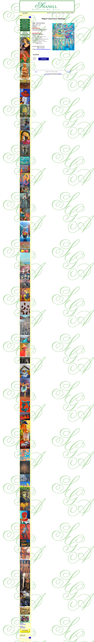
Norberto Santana (23, 624)
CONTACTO (68, 12)
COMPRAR (59, 12)
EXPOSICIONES (53, 12)
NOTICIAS (48, 12)
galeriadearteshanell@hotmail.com (43, 49)
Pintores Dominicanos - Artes (24, 559)
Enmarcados (72, 12)
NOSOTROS (63, 12)
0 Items (24, 13)
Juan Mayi (21, 623)
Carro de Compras (22, 626)
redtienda (59, 73)
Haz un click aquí (46, 74)
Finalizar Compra (22, 627)
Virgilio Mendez (22, 606)
